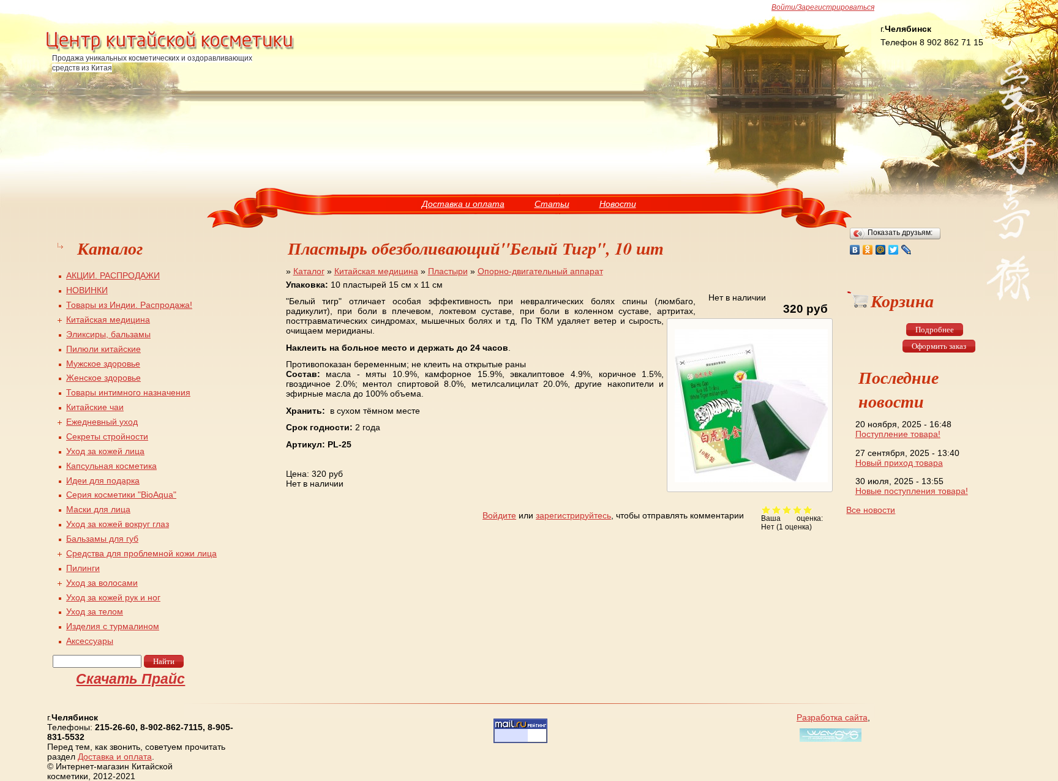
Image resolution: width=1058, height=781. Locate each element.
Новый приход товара (899, 463)
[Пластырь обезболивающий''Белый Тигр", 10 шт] (750, 482)
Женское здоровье (103, 378)
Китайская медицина (376, 271)
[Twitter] (893, 250)
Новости (617, 204)
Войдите (499, 515)
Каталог (309, 271)
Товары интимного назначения (128, 392)
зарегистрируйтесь (573, 515)
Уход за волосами (102, 583)
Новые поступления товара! (911, 491)
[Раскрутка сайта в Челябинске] (829, 742)
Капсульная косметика (111, 466)
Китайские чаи (95, 407)
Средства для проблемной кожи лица (141, 553)
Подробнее (934, 329)
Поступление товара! (897, 434)
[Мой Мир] (880, 250)
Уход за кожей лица (105, 451)
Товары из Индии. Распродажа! (129, 305)
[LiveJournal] (906, 250)
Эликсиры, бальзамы (108, 334)
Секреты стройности (107, 436)
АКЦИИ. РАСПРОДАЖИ (113, 275)
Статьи (552, 204)
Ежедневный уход (102, 422)
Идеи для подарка (103, 480)
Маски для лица (98, 509)
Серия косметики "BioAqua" (121, 494)
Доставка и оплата (463, 204)
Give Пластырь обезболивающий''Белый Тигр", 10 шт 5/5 (808, 509)
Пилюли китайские (103, 349)
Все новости (870, 510)
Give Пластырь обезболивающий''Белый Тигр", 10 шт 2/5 (776, 509)
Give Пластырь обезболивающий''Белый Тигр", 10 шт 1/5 (766, 509)
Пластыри (448, 271)
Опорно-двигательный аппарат (540, 271)
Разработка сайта (832, 717)
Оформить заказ (939, 346)
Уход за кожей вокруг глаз (117, 524)
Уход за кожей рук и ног (113, 597)
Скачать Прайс (130, 679)
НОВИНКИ (87, 290)
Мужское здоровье (103, 363)
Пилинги (83, 568)
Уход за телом (94, 611)
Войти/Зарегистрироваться (822, 7)
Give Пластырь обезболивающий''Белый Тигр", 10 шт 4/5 (797, 509)
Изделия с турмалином (112, 626)
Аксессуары (89, 641)
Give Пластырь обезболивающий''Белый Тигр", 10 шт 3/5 (787, 509)
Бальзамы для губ (102, 539)
